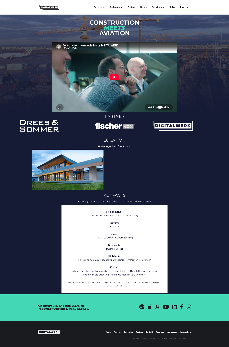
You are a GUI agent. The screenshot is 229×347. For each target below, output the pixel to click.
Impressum (171, 332)
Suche (108, 332)
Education (128, 332)
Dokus (131, 7)
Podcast (117, 332)
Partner (139, 332)
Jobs (172, 7)
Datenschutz (185, 332)
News (143, 7)
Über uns (159, 332)
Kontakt (149, 332)
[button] (99, 7)
